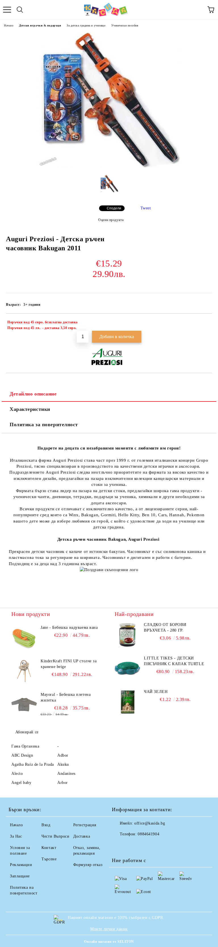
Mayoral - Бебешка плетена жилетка (66, 697)
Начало (8, 25)
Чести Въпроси (55, 836)
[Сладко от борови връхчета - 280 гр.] (127, 635)
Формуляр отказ (88, 865)
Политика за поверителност (44, 424)
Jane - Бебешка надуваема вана (69, 627)
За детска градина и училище (86, 25)
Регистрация (84, 825)
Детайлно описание (33, 394)
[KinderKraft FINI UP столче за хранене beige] (24, 671)
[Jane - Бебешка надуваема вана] (24, 637)
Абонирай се (27, 732)
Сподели (114, 208)
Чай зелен (155, 692)
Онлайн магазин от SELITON (109, 942)
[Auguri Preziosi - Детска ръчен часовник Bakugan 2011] (109, 166)
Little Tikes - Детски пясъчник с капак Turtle (174, 661)
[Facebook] (119, 845)
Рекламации (21, 865)
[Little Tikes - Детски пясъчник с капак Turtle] (127, 668)
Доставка (81, 836)
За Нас (16, 836)
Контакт (48, 848)
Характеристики (30, 409)
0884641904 (148, 834)
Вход (45, 825)
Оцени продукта (110, 220)
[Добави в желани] (204, 323)
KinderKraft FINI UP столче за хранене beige (69, 664)
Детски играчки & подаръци (40, 25)
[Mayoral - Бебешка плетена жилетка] (24, 704)
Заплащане (20, 876)
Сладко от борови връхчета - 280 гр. (165, 627)
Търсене (48, 859)
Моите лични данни (109, 929)
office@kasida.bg (149, 823)
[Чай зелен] (127, 702)
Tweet (146, 208)
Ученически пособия (125, 25)
